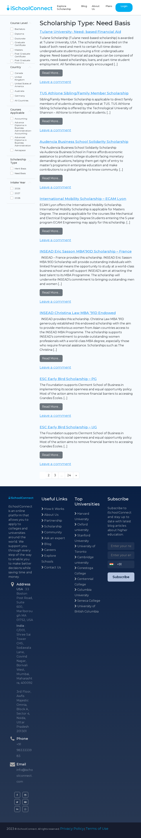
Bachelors (20, 29)
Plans (109, 6)
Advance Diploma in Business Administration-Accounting (23, 128)
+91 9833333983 (24, 750)
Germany (20, 95)
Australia (19, 91)
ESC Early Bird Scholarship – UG (68, 427)
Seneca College (88, 600)
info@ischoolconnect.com (25, 775)
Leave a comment (55, 82)
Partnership (53, 520)
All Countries (21, 100)
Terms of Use (97, 828)
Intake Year (17, 182)
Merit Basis (20, 168)
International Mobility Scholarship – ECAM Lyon (83, 199)
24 (69, 475)
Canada (19, 73)
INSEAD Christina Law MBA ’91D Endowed (78, 313)
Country (15, 67)
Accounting (21, 118)
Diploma (19, 33)
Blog (84, 6)
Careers (50, 550)
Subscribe (121, 577)
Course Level (19, 23)
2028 (17, 198)
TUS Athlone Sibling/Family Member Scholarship (84, 93)
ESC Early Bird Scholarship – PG (68, 379)
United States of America (23, 85)
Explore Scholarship (64, 7)
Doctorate (20, 38)
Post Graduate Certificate (22, 55)
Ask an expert (54, 538)
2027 (17, 193)
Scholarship (53, 526)
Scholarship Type (18, 161)
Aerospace (20, 150)
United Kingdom (20, 78)
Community (53, 532)
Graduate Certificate (20, 43)
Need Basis (20, 173)
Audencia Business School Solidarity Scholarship (84, 142)
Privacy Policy (72, 828)
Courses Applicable (17, 111)
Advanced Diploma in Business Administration (23, 141)
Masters (19, 49)
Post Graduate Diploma (22, 61)
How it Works (54, 509)
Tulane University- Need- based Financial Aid (80, 32)
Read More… (52, 73)
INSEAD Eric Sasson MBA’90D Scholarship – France (86, 251)
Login (124, 6)
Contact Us (52, 567)
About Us (96, 7)
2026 (17, 188)
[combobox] (112, 564)
